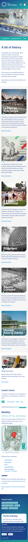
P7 (19, 486)
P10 (21, 486)
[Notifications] (25, 4)
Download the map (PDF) (12, 452)
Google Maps (8, 460)
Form (21, 401)
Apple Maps (7, 462)
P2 (13, 486)
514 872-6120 (11, 401)
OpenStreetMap (9, 467)
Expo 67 (17, 505)
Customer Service (16, 38)
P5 (17, 486)
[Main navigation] (21, 4)
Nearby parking (5, 486)
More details (4, 382)
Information (5, 38)
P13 (24, 486)
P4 (15, 486)
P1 (11, 486)
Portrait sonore (13, 508)
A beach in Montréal (7, 505)
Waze (5, 464)
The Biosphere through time (9, 503)
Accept (4, 534)
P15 (2, 488)
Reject (10, 534)
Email (17, 401)
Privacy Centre (5, 538)
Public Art (4, 508)
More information (6, 130)
